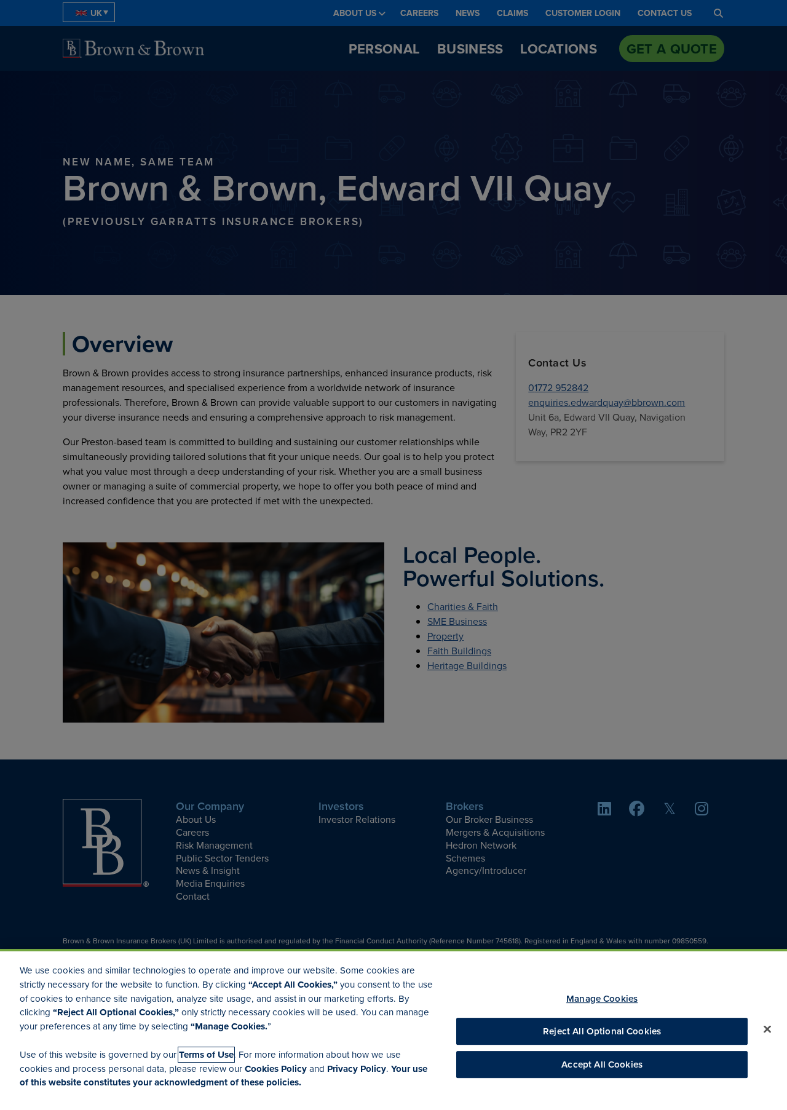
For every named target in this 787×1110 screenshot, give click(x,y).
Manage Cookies (602, 998)
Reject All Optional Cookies (602, 1031)
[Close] (767, 1029)
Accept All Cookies (602, 1064)
